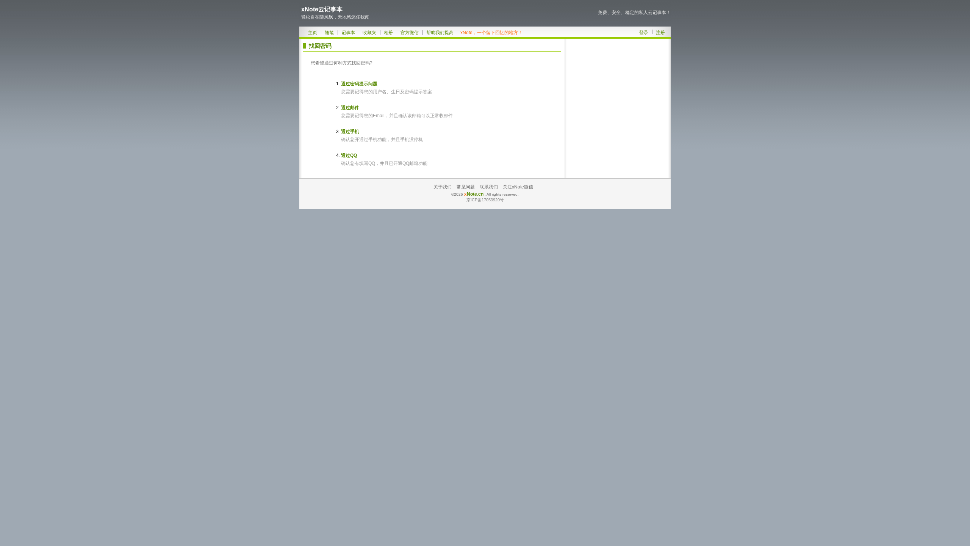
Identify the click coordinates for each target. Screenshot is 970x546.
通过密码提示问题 (359, 83)
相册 (388, 32)
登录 (643, 32)
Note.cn (473, 194)
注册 (660, 32)
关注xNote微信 (518, 187)
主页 (312, 32)
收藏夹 (369, 32)
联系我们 (489, 187)
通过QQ (349, 155)
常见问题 (466, 187)
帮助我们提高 (440, 32)
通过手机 (350, 131)
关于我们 (442, 187)
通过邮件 (350, 107)
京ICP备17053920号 (485, 200)
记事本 (348, 32)
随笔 (329, 32)
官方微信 (410, 32)
